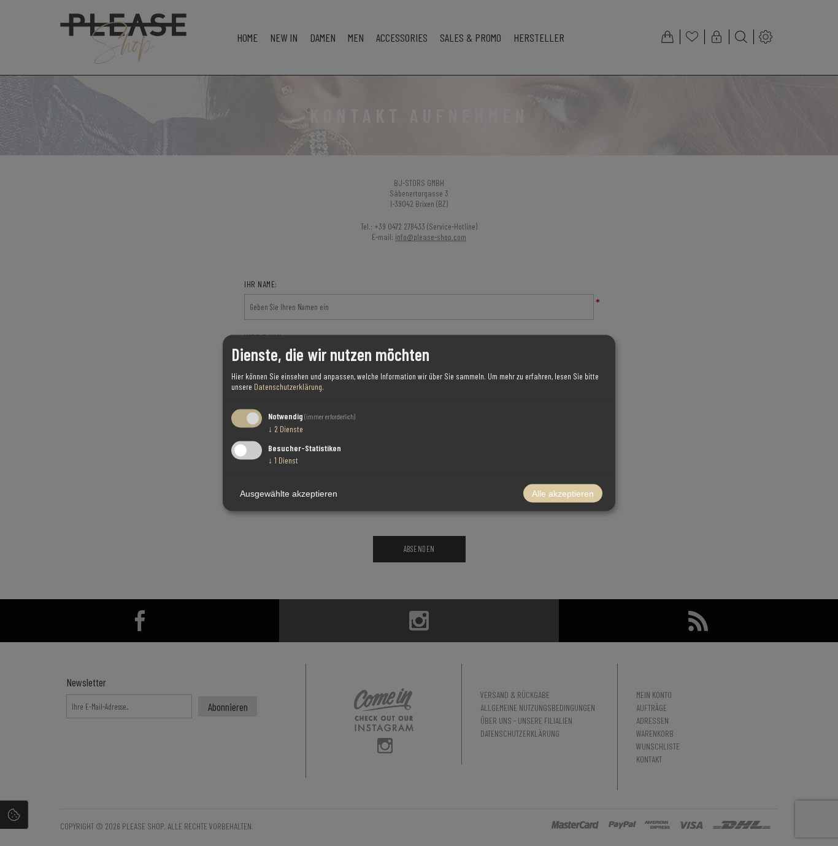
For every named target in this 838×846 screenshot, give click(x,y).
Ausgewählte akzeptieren (288, 494)
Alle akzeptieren (563, 494)
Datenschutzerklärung (288, 386)
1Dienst (283, 460)
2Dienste (285, 428)
